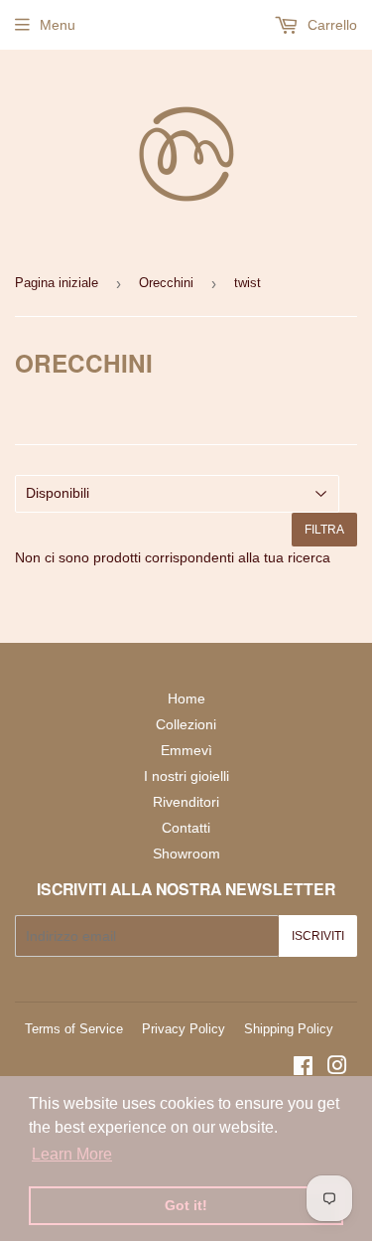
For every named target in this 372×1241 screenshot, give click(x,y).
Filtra (324, 530)
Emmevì (186, 750)
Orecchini (166, 282)
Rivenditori (186, 802)
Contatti (186, 828)
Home (186, 698)
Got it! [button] (186, 1205)
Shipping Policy (288, 1028)
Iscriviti (318, 936)
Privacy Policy (183, 1028)
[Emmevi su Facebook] (303, 1068)
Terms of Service (74, 1028)
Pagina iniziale (56, 282)
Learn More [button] (72, 1154)
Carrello (330, 25)
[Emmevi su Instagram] (337, 1068)
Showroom (186, 853)
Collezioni (186, 724)
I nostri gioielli (186, 776)
